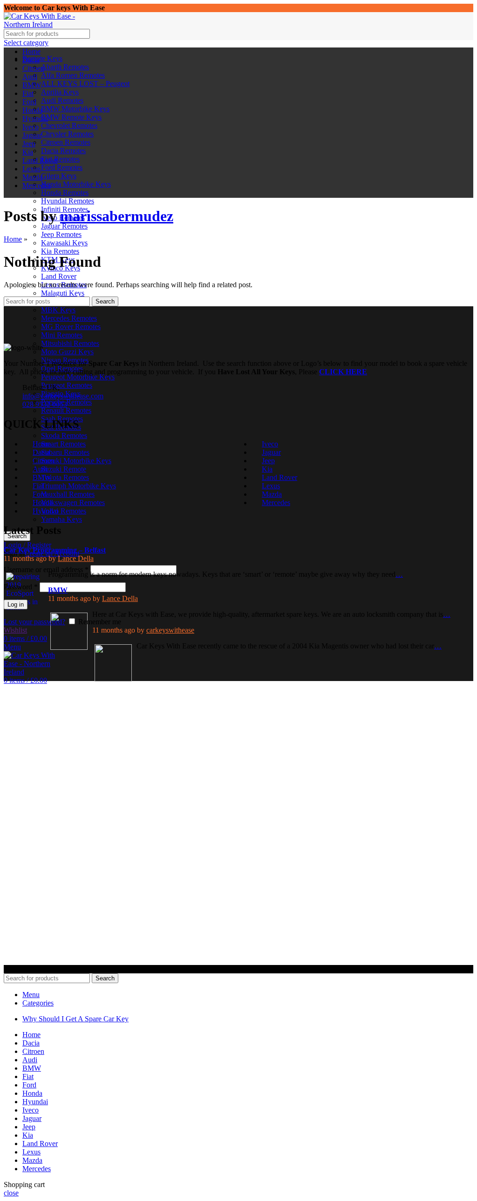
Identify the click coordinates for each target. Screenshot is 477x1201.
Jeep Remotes (61, 234)
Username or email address (46, 570)
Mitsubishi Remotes (70, 343)
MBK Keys (58, 310)
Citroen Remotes (65, 142)
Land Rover (58, 276)
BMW (42, 477)
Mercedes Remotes (69, 318)
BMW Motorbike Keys (75, 109)
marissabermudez (116, 216)
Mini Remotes (61, 335)
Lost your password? (34, 622)
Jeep (268, 461)
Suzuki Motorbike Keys (76, 461)
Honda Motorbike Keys (76, 184)
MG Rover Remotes (71, 327)
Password (21, 587)
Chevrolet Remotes (69, 125)
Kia (267, 469)
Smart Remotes (63, 444)
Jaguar (271, 452)
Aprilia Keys (60, 92)
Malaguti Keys (62, 293)
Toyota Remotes (65, 477)
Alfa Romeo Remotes (73, 75)
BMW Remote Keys (71, 117)
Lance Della (76, 558)
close (11, 1193)
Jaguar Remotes (64, 226)
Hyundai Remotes (67, 201)
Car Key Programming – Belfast (55, 550)
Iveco (270, 444)
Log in (15, 604)
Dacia (41, 452)
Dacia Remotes (63, 151)
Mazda (272, 494)
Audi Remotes (62, 100)
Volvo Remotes (63, 511)
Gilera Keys (58, 176)
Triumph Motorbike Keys (78, 486)
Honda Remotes (65, 192)
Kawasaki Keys (64, 243)
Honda (43, 502)
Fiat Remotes (60, 159)
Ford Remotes (61, 167)
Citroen (44, 461)
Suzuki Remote (63, 469)
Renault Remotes (66, 410)
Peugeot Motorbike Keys (78, 377)
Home (13, 239)
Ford (40, 494)
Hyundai (45, 511)
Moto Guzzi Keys (67, 352)
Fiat (38, 486)
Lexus (271, 486)
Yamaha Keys (61, 519)
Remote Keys (42, 58)
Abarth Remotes (65, 67)
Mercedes (276, 502)
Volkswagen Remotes (73, 502)
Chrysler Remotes (67, 134)
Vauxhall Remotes (68, 494)
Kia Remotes (60, 251)
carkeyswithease (170, 630)
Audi (40, 469)
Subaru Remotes (65, 452)
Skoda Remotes (64, 435)
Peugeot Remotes (66, 385)
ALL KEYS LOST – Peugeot (85, 84)
